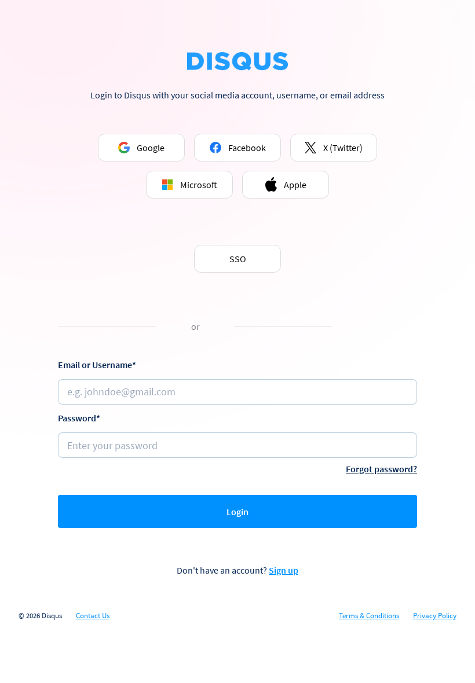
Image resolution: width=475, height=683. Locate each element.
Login (237, 511)
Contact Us (92, 615)
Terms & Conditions (369, 615)
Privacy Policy (434, 615)
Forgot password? (381, 469)
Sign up (283, 570)
